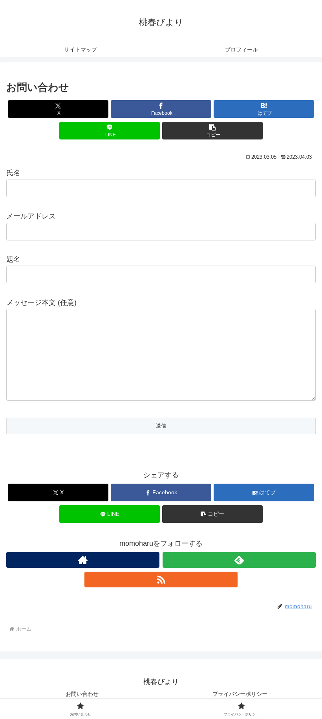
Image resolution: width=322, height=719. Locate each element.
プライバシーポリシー (239, 694)
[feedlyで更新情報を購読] (239, 560)
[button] (212, 130)
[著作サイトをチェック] (82, 560)
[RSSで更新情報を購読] (161, 579)
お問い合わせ (82, 694)
